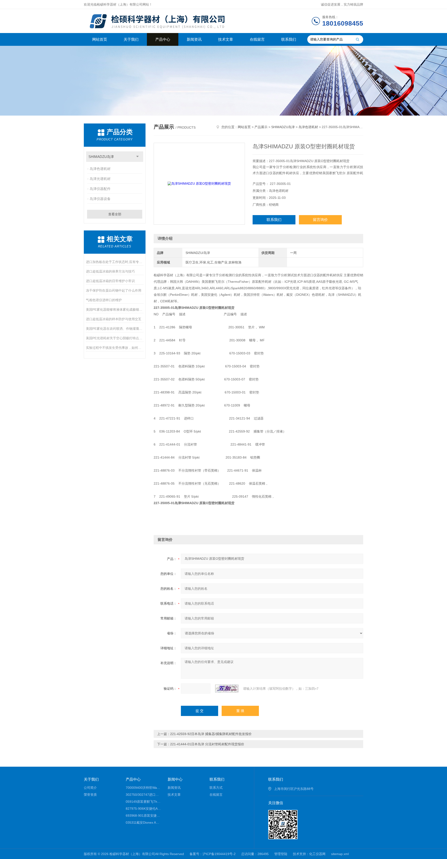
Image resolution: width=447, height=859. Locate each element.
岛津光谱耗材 (100, 179)
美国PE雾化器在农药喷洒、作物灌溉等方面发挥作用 (114, 328)
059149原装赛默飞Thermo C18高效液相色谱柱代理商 (143, 801)
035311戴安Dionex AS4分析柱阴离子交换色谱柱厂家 (143, 822)
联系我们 (288, 39)
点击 (137, 156)
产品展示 (261, 127)
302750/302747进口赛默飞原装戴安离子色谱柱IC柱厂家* (143, 794)
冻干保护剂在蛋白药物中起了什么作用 (113, 290)
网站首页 (99, 39)
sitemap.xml (340, 854)
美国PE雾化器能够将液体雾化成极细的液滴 (114, 309)
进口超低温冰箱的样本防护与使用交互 (113, 319)
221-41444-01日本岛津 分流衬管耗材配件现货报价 (207, 744)
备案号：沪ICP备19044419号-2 (213, 854)
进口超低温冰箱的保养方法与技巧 (110, 271)
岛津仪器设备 (100, 199)
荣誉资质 (90, 794)
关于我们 (131, 39)
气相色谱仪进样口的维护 (104, 300)
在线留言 (257, 39)
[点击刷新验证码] (226, 689)
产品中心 (162, 39)
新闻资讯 (194, 39)
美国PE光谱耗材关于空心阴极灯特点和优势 (114, 338)
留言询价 (320, 220)
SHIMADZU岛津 (101, 157)
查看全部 (114, 214)
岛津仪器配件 (100, 189)
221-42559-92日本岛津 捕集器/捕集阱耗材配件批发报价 (211, 734)
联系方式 (216, 787)
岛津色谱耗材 (100, 169)
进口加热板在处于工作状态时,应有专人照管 (114, 262)
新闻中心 (175, 779)
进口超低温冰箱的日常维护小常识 (110, 281)
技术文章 (225, 39)
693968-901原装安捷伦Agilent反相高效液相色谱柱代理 (143, 815)
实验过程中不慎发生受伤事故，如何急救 (114, 348)
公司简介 (90, 787)
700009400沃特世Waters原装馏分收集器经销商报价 (143, 787)
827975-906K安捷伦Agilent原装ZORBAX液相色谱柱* (143, 808)
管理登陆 (280, 854)
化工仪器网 (317, 854)
